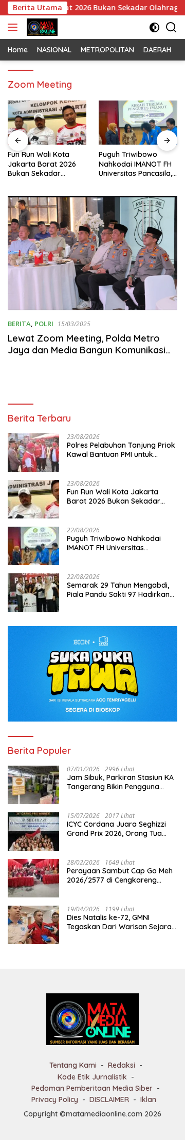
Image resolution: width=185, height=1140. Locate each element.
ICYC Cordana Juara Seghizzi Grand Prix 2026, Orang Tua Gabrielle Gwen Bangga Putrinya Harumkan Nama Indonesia (116, 828)
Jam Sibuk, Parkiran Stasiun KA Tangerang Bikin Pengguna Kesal (120, 782)
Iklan (148, 1099)
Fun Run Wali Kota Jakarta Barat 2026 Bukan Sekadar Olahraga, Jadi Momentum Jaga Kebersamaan (42, 164)
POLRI (43, 323)
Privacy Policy (54, 1099)
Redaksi (121, 1065)
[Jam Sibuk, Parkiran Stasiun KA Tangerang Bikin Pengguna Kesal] (33, 785)
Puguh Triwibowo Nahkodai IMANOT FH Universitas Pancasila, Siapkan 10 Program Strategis (135, 164)
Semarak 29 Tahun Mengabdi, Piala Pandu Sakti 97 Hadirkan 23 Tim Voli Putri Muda (118, 590)
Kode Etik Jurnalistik (92, 1077)
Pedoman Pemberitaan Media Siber (92, 1088)
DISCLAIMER (109, 1099)
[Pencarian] (171, 27)
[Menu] (15, 27)
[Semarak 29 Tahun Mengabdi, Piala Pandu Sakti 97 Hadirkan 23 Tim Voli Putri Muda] (33, 592)
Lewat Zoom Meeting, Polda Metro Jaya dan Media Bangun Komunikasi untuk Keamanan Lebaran (86, 350)
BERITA (19, 323)
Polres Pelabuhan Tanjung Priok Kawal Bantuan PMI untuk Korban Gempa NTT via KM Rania (121, 450)
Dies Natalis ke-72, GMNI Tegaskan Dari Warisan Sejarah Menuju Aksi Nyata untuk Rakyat (121, 922)
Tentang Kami (73, 1065)
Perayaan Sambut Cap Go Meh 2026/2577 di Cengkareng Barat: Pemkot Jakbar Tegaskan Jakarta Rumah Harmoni (120, 875)
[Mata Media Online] (41, 27)
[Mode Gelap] (154, 27)
